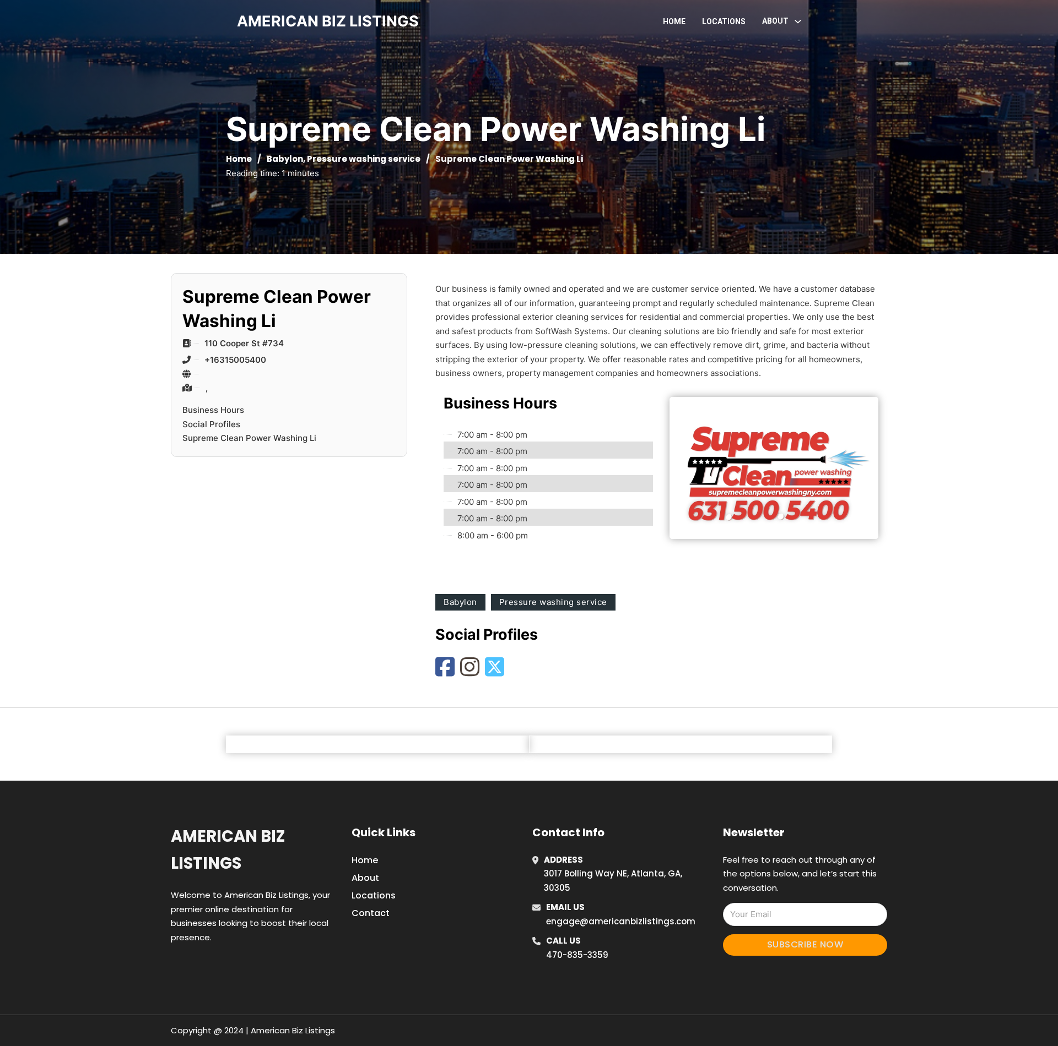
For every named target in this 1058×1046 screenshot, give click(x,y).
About (365, 877)
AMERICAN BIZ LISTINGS (328, 21)
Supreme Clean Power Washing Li (249, 438)
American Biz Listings (228, 849)
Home (674, 21)
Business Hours (213, 410)
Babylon (285, 159)
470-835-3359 (577, 955)
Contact (371, 913)
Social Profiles (211, 424)
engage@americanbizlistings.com (620, 921)
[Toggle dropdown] (798, 21)
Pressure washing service (363, 159)
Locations (724, 21)
